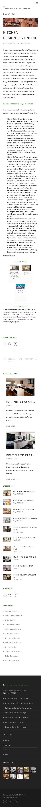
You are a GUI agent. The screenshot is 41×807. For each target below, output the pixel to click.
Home (7, 740)
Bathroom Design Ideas (12, 638)
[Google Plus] (15, 344)
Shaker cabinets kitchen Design (15, 713)
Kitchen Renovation (11, 656)
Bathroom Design (10, 647)
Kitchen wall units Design (23, 500)
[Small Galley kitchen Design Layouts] (13, 776)
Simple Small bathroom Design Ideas (25, 528)
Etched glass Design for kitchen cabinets (18, 708)
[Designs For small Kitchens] (6, 776)
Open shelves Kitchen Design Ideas (16, 717)
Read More (10, 426)
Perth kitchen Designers (20, 401)
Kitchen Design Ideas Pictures (24, 538)
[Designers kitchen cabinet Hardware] (33, 770)
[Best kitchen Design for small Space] (26, 776)
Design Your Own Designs (13, 643)
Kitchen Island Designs (12, 625)
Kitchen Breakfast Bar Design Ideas (24, 576)
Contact (8, 745)
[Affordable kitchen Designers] (20, 770)
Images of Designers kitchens (20, 455)
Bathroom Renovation (12, 660)
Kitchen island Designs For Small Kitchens (19, 703)
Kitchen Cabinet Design (12, 651)
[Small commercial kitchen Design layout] (20, 776)
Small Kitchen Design (12, 611)
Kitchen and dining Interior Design (16, 698)
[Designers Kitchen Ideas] (26, 770)
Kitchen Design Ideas (12, 634)
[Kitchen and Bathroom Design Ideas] (19, 11)
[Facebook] (5, 344)
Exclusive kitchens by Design (24, 491)
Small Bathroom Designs (13, 629)
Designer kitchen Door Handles (15, 727)
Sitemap (8, 750)
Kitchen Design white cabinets (25, 518)
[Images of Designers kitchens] (20, 440)
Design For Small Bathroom (13, 616)
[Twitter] (10, 344)
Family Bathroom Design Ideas (15, 722)
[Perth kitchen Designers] (20, 387)
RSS (6, 755)
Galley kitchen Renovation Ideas (23, 548)
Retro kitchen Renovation (23, 509)
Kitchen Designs (25, 43)
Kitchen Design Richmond (23, 566)
